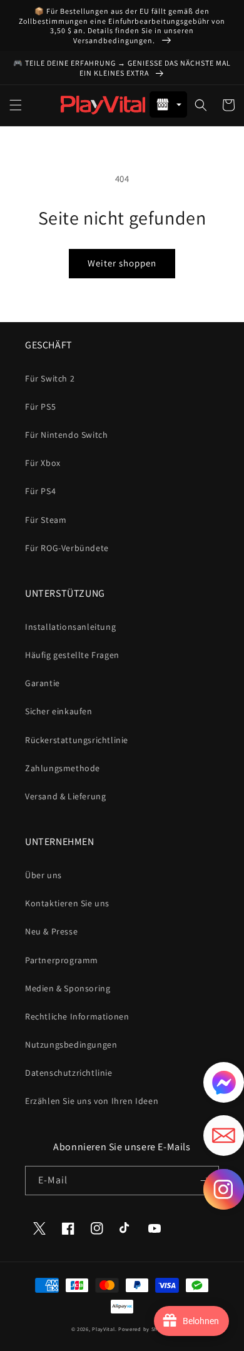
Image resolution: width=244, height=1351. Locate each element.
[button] (15, 105)
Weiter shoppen (122, 263)
